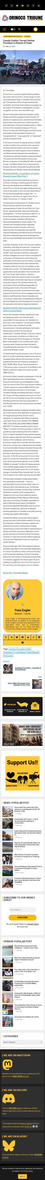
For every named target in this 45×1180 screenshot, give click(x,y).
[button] (4, 30)
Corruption (21, 649)
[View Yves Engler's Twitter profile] (22, 605)
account (21, 1076)
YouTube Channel (32, 29)
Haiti (28, 649)
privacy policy (33, 924)
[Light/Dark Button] (13, 29)
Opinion (27, 36)
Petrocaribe (8, 656)
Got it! (22, 1176)
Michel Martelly (33, 652)
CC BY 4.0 (28, 1127)
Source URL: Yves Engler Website (15, 573)
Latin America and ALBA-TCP (13, 36)
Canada (12, 649)
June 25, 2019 (10, 46)
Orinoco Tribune (26, 1123)
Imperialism (8, 652)
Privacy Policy (28, 1171)
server (15, 1108)
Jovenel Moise (20, 652)
